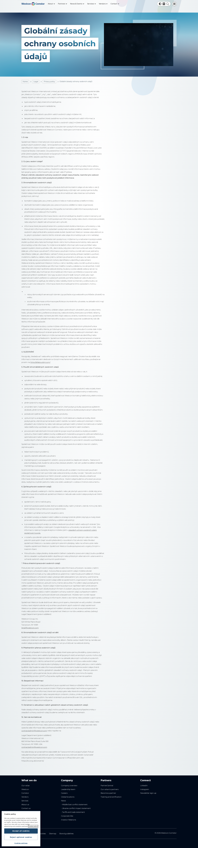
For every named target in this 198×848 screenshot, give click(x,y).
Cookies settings (21, 843)
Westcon (25, 789)
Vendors (24, 797)
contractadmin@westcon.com (34, 731)
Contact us (26, 808)
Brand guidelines (66, 834)
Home (25, 82)
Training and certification (111, 797)
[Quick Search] (167, 4)
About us (25, 804)
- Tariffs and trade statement (73, 812)
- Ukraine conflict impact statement (76, 808)
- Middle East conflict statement (74, 804)
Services (24, 801)
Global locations (67, 797)
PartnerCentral (107, 786)
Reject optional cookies (21, 837)
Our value (25, 786)
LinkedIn (143, 786)
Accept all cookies (20, 831)
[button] (160, 4)
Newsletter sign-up (148, 793)
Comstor (25, 793)
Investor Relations (68, 820)
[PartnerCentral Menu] (174, 4)
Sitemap (52, 834)
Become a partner (108, 793)
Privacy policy (49, 82)
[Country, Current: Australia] (164, 4)
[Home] (33, 4)
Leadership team (68, 789)
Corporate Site (67, 816)
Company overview (69, 786)
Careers (64, 793)
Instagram (144, 789)
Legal (36, 82)
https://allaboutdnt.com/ (40, 362)
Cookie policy (33, 826)
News (63, 801)
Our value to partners (109, 789)
